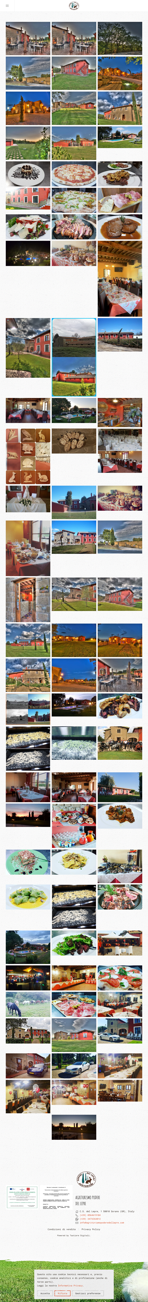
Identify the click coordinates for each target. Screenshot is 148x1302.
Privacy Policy (91, 1229)
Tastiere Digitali (80, 1235)
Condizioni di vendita (62, 1229)
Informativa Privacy (70, 1285)
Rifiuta (62, 1293)
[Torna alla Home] (74, 6)
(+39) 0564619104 (90, 1215)
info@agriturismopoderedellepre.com (102, 1222)
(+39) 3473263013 (90, 1218)
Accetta (45, 1293)
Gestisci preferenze (88, 1293)
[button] (7, 6)
